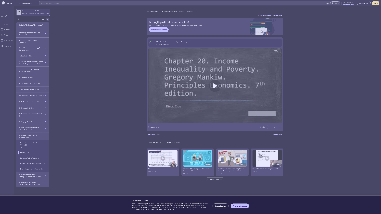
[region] (190, 204)
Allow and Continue (240, 206)
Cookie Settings (220, 206)
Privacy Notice (169, 209)
